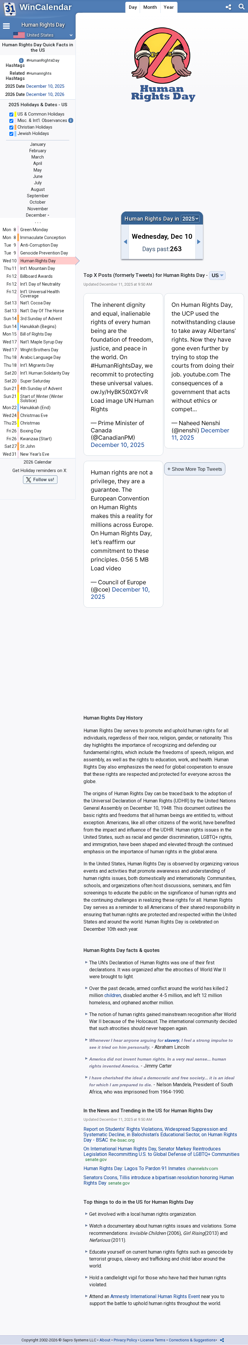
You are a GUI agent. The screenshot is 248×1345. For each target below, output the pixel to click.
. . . (38, 221)
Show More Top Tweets (194, 469)
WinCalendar (46, 7)
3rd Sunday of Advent (41, 318)
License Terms (152, 1340)
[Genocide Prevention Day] (125, 242)
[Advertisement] (162, 152)
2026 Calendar (38, 462)
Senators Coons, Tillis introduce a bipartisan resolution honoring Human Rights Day (158, 1180)
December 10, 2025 (45, 86)
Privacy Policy (125, 1340)
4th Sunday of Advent (41, 388)
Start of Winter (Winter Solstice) (41, 398)
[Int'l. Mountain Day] (199, 242)
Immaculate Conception (43, 237)
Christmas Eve (34, 415)
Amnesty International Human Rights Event (155, 1296)
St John (27, 446)
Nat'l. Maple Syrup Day (41, 342)
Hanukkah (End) (35, 407)
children (112, 995)
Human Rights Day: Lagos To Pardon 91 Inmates (150, 1168)
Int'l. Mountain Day (37, 268)
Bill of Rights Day (36, 334)
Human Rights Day (38, 260)
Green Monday (34, 229)
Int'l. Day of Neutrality (40, 284)
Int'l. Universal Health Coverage (40, 293)
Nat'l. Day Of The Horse (42, 310)
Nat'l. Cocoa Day (35, 302)
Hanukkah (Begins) (38, 326)
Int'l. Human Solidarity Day (45, 373)
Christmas (30, 423)
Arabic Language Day (40, 357)
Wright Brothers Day (39, 349)
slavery (172, 1040)
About (105, 1340)
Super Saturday (35, 381)
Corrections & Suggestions (192, 1340)
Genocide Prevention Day (44, 253)
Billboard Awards (36, 276)
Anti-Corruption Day (39, 245)
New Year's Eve (34, 454)
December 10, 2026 (45, 94)
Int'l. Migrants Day (37, 365)
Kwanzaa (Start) (36, 438)
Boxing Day (30, 430)
